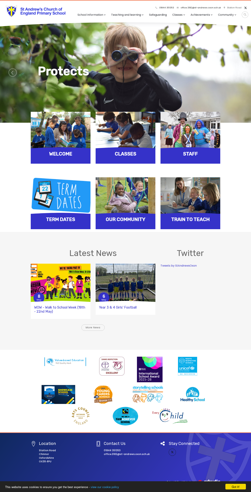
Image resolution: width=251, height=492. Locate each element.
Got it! (236, 486)
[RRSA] (187, 366)
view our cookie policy (105, 487)
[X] (245, 8)
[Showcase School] (58, 394)
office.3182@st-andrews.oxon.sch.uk (200, 7)
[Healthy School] (192, 394)
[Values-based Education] (65, 361)
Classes (177, 15)
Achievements (200, 15)
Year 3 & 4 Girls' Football (118, 307)
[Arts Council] (80, 416)
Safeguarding (158, 15)
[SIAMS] (111, 366)
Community (226, 15)
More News (93, 327)
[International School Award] (149, 369)
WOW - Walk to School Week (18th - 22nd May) (59, 309)
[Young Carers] (103, 394)
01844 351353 (166, 7)
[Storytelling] (148, 394)
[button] (12, 72)
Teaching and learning (126, 15)
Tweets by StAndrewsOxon (179, 266)
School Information (90, 15)
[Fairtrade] (125, 416)
